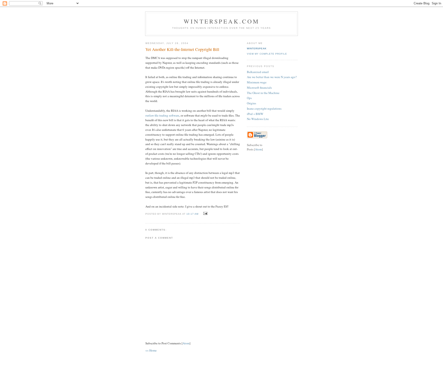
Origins (251, 103)
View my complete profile (267, 54)
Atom (186, 343)
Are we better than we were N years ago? (272, 77)
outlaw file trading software (162, 115)
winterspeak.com (221, 21)
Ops (249, 98)
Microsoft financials (259, 87)
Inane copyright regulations (264, 108)
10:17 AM (192, 214)
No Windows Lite (258, 119)
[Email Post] (205, 213)
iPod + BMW (255, 114)
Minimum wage (256, 82)
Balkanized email (258, 72)
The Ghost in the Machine (263, 93)
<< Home (151, 350)
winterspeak (256, 48)
